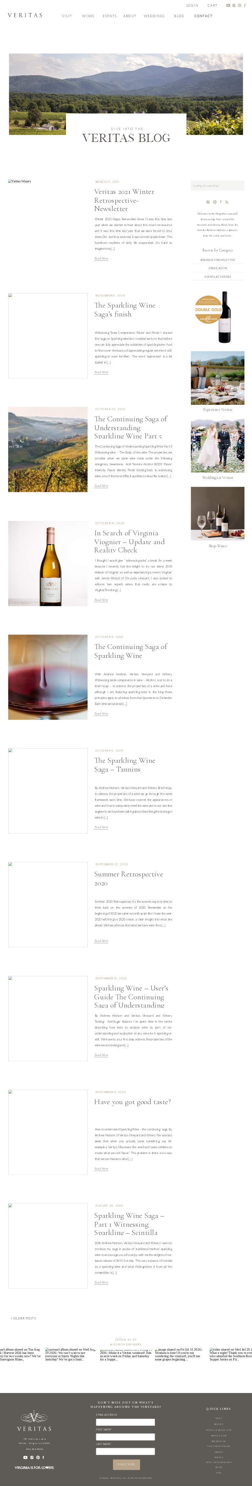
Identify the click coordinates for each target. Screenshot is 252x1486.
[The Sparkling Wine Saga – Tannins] (48, 790)
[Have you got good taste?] (48, 1132)
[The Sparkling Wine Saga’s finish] (48, 335)
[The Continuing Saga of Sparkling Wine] (48, 677)
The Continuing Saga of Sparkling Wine (130, 651)
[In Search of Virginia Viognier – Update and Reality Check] (48, 563)
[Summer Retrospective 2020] (48, 904)
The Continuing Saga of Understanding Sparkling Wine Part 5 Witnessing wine (130, 432)
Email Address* (106, 1414)
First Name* (104, 1429)
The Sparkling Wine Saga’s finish (124, 310)
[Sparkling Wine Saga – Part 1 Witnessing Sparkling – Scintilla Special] (48, 1246)
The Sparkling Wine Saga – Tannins (124, 765)
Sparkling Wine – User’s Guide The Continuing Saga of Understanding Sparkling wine (131, 1000)
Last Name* (103, 1444)
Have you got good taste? (132, 1101)
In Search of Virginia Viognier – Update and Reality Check (129, 541)
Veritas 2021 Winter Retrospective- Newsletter (124, 200)
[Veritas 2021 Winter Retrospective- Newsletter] (48, 222)
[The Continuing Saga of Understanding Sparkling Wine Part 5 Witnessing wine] (48, 449)
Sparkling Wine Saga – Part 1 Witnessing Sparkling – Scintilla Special (129, 1228)
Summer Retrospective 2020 (128, 879)
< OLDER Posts (23, 1318)
